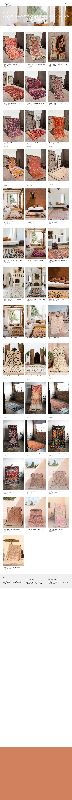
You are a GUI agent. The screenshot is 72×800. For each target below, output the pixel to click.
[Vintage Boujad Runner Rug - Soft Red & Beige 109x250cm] (35, 47)
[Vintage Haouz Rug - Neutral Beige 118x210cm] (58, 165)
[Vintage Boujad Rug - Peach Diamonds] (13, 550)
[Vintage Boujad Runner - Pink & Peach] (58, 512)
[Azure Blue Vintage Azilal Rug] (13, 398)
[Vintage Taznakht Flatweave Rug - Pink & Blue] (35, 282)
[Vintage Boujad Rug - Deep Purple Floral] (35, 243)
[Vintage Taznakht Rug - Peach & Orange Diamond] (13, 204)
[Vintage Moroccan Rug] (58, 321)
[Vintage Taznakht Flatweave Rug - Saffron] (35, 321)
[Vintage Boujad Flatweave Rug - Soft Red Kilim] (58, 243)
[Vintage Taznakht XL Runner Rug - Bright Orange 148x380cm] (13, 165)
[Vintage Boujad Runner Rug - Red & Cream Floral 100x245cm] (58, 86)
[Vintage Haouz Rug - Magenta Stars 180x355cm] (13, 47)
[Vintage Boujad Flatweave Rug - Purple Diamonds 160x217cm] (13, 126)
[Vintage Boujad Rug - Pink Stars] (35, 474)
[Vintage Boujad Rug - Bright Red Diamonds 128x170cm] (35, 126)
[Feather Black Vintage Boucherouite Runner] (13, 436)
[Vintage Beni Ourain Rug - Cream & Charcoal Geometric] (35, 359)
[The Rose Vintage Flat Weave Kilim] (58, 398)
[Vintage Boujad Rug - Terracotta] (13, 321)
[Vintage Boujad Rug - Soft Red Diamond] (13, 512)
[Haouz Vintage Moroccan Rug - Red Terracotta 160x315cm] (35, 165)
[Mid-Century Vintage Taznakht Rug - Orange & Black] (13, 243)
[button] (29, 3)
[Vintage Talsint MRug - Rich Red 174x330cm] (13, 86)
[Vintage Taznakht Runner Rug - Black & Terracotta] (35, 204)
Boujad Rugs (13, 19)
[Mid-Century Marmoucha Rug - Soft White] (13, 282)
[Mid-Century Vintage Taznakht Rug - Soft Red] (58, 204)
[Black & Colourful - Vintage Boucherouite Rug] (58, 436)
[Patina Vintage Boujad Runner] (35, 398)
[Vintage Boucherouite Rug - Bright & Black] (13, 474)
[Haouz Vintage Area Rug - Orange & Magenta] (35, 436)
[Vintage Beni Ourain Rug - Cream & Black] (13, 359)
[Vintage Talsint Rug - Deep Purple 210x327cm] (35, 86)
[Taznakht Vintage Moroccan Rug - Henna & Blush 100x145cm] (58, 47)
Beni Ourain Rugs (6, 19)
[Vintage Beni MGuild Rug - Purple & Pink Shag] (35, 512)
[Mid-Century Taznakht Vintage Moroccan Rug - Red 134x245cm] (58, 126)
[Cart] (68, 3)
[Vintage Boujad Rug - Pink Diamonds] (58, 474)
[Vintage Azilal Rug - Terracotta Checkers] (58, 282)
